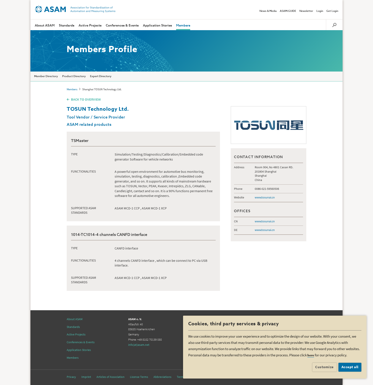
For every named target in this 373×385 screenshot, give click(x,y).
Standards (66, 25)
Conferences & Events (122, 25)
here (310, 355)
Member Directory (46, 76)
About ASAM (45, 25)
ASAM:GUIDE (288, 11)
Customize (324, 367)
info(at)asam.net (138, 345)
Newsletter (306, 11)
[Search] (334, 24)
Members (183, 25)
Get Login (332, 11)
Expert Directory (100, 76)
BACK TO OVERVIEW (86, 99)
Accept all (350, 367)
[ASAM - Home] (75, 9)
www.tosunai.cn (265, 197)
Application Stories (157, 25)
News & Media (268, 11)
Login (319, 11)
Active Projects (90, 25)
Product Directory (74, 76)
